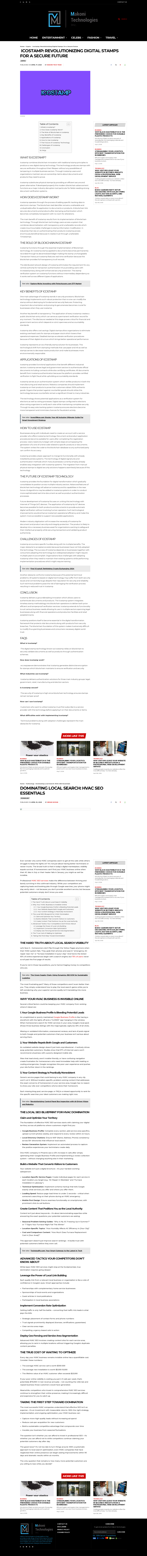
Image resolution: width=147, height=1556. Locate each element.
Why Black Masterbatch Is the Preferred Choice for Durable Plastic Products (110, 134)
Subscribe (121, 1532)
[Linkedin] (23, 2)
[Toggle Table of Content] (67, 124)
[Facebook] (20, 2)
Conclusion (45, 148)
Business (98, 130)
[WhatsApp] (125, 65)
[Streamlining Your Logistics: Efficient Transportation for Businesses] (73, 748)
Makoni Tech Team (54, 65)
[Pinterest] (120, 65)
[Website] (33, 1547)
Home (22, 46)
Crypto (28, 46)
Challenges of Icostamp (50, 145)
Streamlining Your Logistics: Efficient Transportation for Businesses (109, 153)
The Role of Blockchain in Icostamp (55, 132)
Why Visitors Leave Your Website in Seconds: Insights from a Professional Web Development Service (109, 173)
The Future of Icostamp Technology (55, 143)
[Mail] (27, 2)
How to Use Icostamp (49, 140)
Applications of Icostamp (51, 137)
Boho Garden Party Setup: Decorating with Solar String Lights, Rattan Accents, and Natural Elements (110, 193)
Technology (99, 168)
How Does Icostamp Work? (52, 130)
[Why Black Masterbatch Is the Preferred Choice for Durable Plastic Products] (37, 748)
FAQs (44, 150)
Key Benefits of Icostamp (51, 135)
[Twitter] (29, 2)
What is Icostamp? (48, 127)
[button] (122, 19)
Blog (97, 188)
